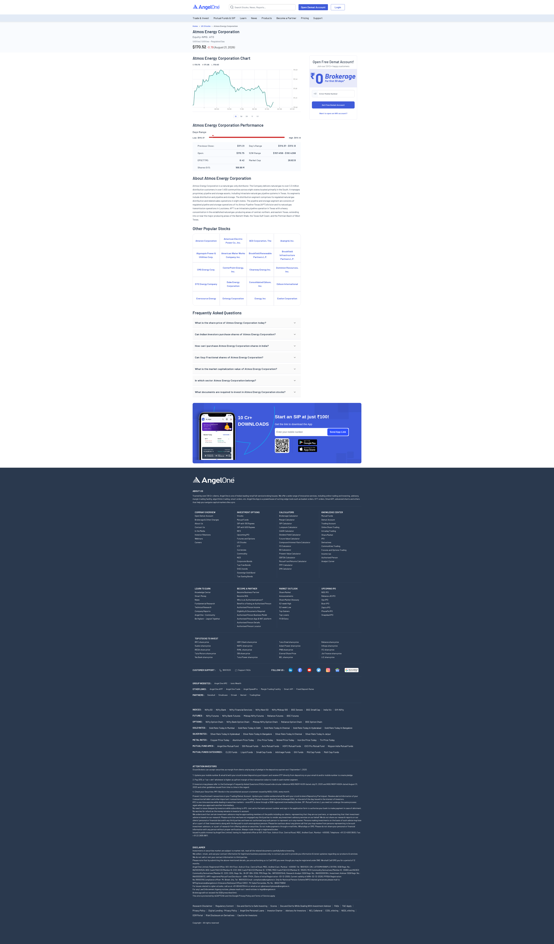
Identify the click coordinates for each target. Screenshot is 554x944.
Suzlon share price (203, 646)
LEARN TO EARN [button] (202, 588)
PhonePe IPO (327, 611)
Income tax (326, 553)
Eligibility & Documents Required (251, 611)
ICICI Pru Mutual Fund (314, 746)
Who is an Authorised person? (250, 600)
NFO (239, 531)
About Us (199, 523)
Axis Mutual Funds (270, 746)
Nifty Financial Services (240, 709)
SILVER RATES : (200, 734)
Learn (243, 18)
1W (241, 116)
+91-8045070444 (240, 886)
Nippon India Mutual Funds (340, 746)
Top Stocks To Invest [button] (206, 638)
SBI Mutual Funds (250, 746)
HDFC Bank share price (247, 642)
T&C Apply (347, 906)
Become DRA (242, 596)
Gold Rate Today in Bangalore (338, 727)
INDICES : (197, 709)
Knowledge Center (203, 592)
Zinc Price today (265, 740)
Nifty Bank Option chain (238, 721)
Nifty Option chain (214, 721)
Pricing (305, 18)
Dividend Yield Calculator (290, 534)
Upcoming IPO (243, 534)
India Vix (327, 709)
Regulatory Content (224, 906)
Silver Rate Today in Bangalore (257, 734)
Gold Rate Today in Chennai (277, 727)
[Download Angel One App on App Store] (307, 449)
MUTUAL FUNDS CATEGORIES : (208, 752)
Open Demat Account (313, 7)
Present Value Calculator (290, 553)
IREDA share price (202, 649)
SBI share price (243, 653)
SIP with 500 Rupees (246, 527)
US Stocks (241, 542)
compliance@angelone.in (264, 879)
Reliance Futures (275, 715)
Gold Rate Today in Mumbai (222, 727)
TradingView (255, 695)
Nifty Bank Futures (231, 715)
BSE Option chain (313, 721)
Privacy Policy (245, 896)
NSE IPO (325, 592)
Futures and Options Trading (333, 550)
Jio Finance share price (331, 653)
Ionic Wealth (236, 683)
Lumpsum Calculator (288, 527)
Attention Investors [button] (205, 766)
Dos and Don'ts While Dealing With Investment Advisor (305, 906)
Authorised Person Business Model (252, 615)
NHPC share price (244, 646)
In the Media (200, 531)
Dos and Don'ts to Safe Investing (252, 906)
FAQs (336, 906)
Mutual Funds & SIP (224, 18)
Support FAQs (244, 670)
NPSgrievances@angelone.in (205, 883)
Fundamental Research (205, 603)
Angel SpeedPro (251, 689)
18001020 (226, 670)
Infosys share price (329, 646)
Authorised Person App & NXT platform (254, 618)
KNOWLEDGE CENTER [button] (332, 512)
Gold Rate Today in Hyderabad (307, 727)
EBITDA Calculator (287, 557)
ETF (238, 546)
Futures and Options (246, 538)
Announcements (286, 596)
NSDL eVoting (347, 910)
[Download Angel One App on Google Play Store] (307, 442)
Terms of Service (262, 896)
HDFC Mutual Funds (291, 746)
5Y (258, 116)
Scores (273, 906)
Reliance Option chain (291, 721)
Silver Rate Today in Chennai (288, 734)
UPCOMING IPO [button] (328, 588)
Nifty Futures (212, 715)
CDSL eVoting (331, 910)
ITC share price (327, 649)
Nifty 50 (209, 709)
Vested (243, 695)
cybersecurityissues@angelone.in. (275, 886)
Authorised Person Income (248, 607)
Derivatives (326, 542)
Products (267, 18)
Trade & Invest (201, 18)
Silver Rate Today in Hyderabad (225, 734)
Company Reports (202, 611)
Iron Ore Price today (307, 740)
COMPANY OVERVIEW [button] (205, 512)
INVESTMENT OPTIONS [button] (248, 512)
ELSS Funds (231, 752)
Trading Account (328, 523)
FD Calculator (285, 546)
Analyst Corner (327, 561)
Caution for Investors (247, 915)
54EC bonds (242, 568)
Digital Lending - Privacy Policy (222, 910)
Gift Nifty (339, 709)
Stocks (240, 516)
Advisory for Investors (296, 910)
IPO (322, 538)
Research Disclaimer (202, 906)
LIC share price (327, 657)
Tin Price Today (327, 740)
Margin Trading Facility (271, 689)
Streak (234, 695)
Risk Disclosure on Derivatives (220, 915)
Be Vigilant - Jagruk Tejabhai (207, 618)
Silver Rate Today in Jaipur (318, 734)
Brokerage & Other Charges (207, 519)
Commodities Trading (330, 546)
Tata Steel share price (289, 642)
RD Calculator (285, 550)
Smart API (288, 689)
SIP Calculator (285, 523)
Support (317, 18)
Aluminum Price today (243, 740)
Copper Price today (219, 740)
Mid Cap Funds (314, 752)
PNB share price (286, 649)
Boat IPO (325, 603)
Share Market (327, 535)
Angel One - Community (205, 615)
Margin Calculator (287, 519)
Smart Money (200, 596)
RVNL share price (244, 649)
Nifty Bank (221, 709)
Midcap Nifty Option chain (265, 721)
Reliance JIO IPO (328, 596)
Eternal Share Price (287, 653)
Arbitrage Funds (283, 752)
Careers (198, 542)
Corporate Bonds (244, 561)
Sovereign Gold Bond (246, 572)
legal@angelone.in (267, 889)
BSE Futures (293, 715)
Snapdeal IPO (327, 615)
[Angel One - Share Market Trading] (206, 7)
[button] (247, 323)
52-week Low (285, 607)
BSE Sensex (297, 709)
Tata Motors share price (205, 653)
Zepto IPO (325, 607)
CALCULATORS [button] (286, 512)
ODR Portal (198, 915)
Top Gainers (284, 611)
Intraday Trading (328, 531)
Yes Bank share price (204, 657)
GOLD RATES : (199, 727)
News (254, 18)
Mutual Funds (243, 519)
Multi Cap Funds (331, 752)
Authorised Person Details (248, 622)
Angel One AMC (220, 683)
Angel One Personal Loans (252, 910)
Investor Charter (274, 910)
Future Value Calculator (289, 538)
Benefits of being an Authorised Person (254, 603)
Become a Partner (286, 18)
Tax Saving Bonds (245, 576)
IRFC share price (202, 642)
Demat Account (328, 519)
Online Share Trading (330, 527)
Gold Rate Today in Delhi (249, 727)
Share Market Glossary (289, 600)
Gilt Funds (298, 752)
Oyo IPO (324, 600)
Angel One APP (216, 689)
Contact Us (200, 527)
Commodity (242, 553)
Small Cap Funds (264, 752)
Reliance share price (330, 642)
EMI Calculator (285, 568)
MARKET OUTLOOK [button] (288, 588)
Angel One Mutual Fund (228, 746)
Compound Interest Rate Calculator (294, 542)
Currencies (241, 550)
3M (247, 116)
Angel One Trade (233, 689)
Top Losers (284, 615)
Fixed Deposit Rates (305, 689)
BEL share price (286, 657)
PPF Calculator (286, 565)
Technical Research (203, 607)
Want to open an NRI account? (333, 113)
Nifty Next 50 (262, 709)
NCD (239, 557)
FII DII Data (283, 618)
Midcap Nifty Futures (254, 715)
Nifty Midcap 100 (280, 709)
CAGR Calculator (286, 531)
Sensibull (211, 695)
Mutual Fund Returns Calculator (293, 561)
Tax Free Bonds (244, 565)
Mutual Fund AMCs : (203, 746)
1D (236, 116)
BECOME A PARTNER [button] (247, 588)
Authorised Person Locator (249, 626)
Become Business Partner (248, 592)
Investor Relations (203, 534)
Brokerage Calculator (288, 516)
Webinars (199, 538)
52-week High (285, 603)
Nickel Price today (285, 740)
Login (338, 7)
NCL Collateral (315, 910)
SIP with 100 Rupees (245, 523)
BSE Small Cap (313, 709)
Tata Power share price (247, 657)
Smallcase (223, 695)
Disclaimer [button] (199, 847)
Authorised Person (329, 557)
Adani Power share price (289, 646)
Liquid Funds (247, 752)
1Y (252, 116)
